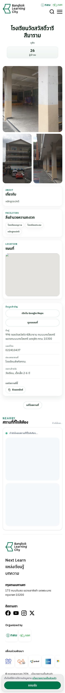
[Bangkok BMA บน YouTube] (16, 613)
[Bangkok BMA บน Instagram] (24, 613)
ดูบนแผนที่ (32, 322)
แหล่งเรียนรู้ (14, 567)
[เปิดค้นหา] (52, 11)
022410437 (13, 350)
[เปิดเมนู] (59, 12)
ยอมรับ (32, 685)
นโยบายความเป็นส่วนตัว (42, 673)
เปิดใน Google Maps (33, 313)
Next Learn (15, 560)
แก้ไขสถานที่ (32, 405)
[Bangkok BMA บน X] (32, 613)
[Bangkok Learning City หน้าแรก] (14, 8)
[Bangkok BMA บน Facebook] (8, 613)
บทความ (12, 574)
